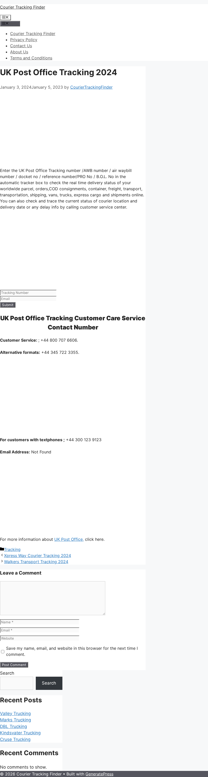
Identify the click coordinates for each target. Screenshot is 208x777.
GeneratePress (99, 773)
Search (7, 673)
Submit (7, 305)
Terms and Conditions (31, 57)
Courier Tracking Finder (22, 7)
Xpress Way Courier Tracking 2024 (37, 555)
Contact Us (21, 45)
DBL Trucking (13, 726)
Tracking (12, 549)
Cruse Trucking (15, 739)
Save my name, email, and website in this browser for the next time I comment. (72, 651)
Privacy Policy (23, 39)
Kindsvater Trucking (20, 732)
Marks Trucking (15, 719)
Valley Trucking (15, 713)
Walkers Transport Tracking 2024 (36, 561)
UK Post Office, (69, 539)
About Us (19, 51)
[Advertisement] (73, 127)
